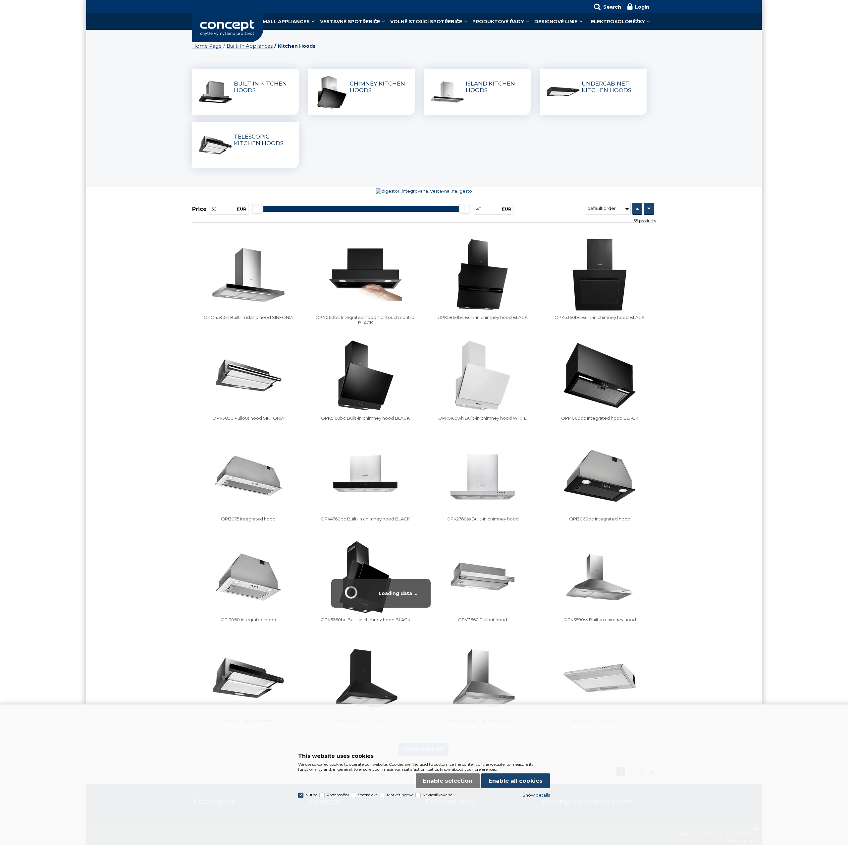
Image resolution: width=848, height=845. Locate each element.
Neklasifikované (437, 794)
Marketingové (400, 794)
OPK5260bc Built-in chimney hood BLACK (365, 619)
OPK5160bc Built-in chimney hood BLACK (365, 418)
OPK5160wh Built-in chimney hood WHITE (482, 418)
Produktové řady (498, 22)
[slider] (257, 208)
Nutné (311, 794)
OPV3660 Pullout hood (482, 619)
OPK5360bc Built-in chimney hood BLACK (600, 317)
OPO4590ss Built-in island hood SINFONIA (248, 317)
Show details (536, 795)
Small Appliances (284, 22)
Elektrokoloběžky (618, 22)
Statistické (368, 794)
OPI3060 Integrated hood (248, 619)
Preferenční (338, 794)
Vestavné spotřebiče (350, 22)
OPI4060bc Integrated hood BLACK (599, 418)
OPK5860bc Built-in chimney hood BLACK (482, 317)
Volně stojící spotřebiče (426, 22)
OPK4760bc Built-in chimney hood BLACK (365, 518)
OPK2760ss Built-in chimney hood (483, 518)
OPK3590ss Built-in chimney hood (599, 619)
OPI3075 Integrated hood (248, 518)
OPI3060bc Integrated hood (599, 518)
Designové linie (555, 22)
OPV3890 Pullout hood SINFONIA (248, 418)
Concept (228, 27)
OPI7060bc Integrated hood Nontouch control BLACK (365, 320)
